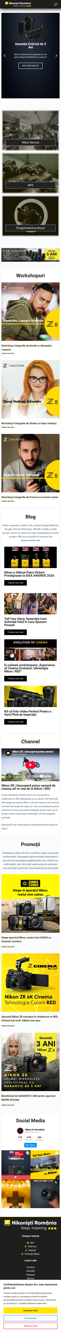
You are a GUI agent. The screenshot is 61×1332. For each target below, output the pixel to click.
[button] (4, 55)
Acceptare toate (30, 1310)
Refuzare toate (30, 1326)
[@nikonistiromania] (20, 1131)
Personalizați (31, 1318)
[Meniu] (55, 4)
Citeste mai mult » (8, 353)
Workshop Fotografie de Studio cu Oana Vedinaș (29, 423)
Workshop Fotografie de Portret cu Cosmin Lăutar (29, 497)
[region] (30, 1306)
